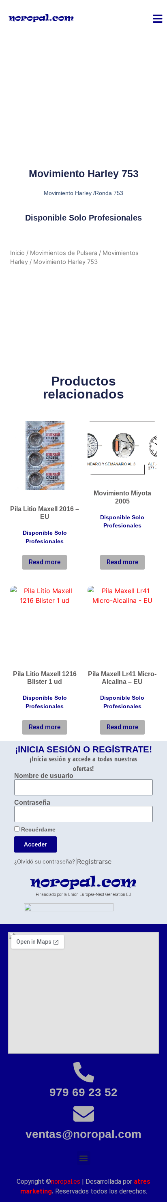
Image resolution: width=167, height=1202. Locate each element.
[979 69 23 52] (83, 1072)
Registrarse (94, 861)
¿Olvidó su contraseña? (44, 861)
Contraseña (32, 802)
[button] (83, 1158)
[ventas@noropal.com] (83, 1113)
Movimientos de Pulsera (63, 253)
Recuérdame (37, 830)
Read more (44, 562)
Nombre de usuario (43, 776)
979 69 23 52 (83, 1092)
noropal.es (65, 1181)
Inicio (17, 253)
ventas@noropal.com (83, 1134)
